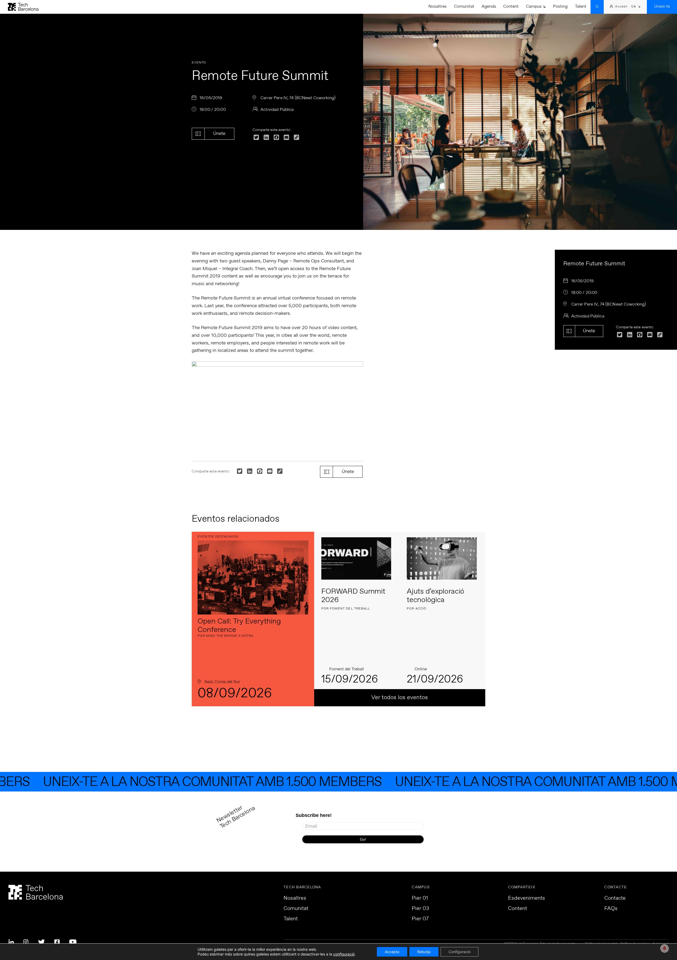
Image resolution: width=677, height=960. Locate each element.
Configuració (459, 951)
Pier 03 (420, 909)
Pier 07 (420, 919)
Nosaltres (437, 6)
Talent (580, 6)
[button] (636, 7)
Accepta (392, 951)
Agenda (489, 6)
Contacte (615, 898)
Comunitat (464, 6)
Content (511, 6)
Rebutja (424, 951)
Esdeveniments (526, 898)
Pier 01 (420, 898)
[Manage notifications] (664, 948)
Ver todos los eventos (399, 698)
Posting (560, 6)
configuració (344, 954)
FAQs (610, 909)
